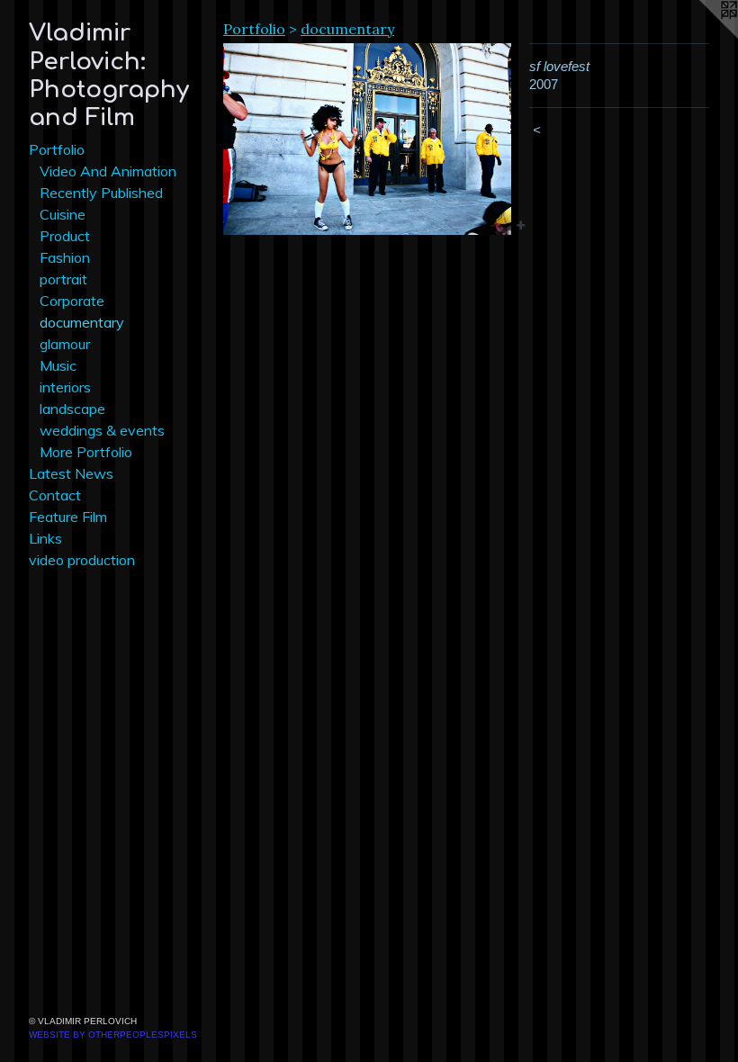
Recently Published (101, 193)
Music (58, 365)
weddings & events (102, 430)
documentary (82, 322)
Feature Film (68, 517)
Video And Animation (108, 171)
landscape (72, 409)
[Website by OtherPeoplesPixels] (702, 36)
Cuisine (63, 214)
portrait (63, 279)
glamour (65, 344)
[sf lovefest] (367, 139)
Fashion (65, 257)
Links (45, 538)
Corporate (72, 301)
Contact (55, 495)
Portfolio (57, 149)
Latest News (71, 473)
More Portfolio (86, 452)
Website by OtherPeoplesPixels (113, 1035)
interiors (65, 387)
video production (82, 560)
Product (65, 236)
